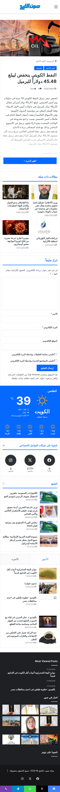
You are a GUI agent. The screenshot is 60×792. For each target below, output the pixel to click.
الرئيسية (51, 61)
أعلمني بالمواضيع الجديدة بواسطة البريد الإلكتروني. (32, 360)
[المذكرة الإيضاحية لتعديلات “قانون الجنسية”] (11, 710)
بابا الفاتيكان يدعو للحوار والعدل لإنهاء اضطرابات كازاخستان (18, 205)
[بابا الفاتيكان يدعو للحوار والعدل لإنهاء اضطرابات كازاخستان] (16, 192)
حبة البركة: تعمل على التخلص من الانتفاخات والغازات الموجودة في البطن (21, 636)
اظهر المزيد (30, 160)
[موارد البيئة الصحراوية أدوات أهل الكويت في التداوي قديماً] (48, 574)
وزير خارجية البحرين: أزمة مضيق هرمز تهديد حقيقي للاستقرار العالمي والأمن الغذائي (20, 510)
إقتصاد (39, 68)
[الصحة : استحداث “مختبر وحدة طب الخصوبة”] (30, 710)
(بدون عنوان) (30, 583)
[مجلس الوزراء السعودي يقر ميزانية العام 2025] (48, 527)
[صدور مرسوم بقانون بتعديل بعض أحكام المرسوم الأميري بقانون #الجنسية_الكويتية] (49, 721)
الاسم (54, 313)
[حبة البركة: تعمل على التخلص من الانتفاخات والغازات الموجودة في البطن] (48, 637)
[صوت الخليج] (30, 6)
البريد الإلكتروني (49, 327)
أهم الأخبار (40, 61)
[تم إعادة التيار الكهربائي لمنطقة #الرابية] (44, 227)
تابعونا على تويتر (49, 752)
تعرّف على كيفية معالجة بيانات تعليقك (28, 378)
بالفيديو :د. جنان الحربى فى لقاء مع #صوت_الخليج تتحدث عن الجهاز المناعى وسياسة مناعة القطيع (21, 620)
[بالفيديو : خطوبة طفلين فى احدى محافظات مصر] (48, 604)
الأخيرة (15, 559)
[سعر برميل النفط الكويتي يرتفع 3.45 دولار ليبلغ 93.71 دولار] (49, 739)
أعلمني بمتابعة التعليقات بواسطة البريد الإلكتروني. (33, 354)
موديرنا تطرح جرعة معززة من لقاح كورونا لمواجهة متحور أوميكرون (16, 241)
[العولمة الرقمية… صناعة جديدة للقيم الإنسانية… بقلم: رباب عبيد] (30, 724)
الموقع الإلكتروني (50, 341)
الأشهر (45, 559)
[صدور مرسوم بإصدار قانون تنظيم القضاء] (49, 710)
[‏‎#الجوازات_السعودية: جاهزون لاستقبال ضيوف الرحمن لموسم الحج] (48, 497)
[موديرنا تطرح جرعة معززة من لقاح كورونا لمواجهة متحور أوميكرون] (16, 227)
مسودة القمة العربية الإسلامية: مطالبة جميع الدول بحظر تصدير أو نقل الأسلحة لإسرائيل (20, 540)
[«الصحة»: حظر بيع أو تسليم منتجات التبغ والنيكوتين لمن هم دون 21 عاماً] (11, 739)
